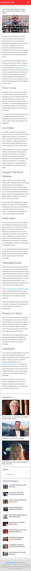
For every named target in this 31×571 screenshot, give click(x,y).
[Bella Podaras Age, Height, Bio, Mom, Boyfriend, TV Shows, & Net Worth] (15, 450)
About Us (17, 565)
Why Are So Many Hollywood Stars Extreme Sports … (18, 501)
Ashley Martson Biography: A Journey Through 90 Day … (16, 538)
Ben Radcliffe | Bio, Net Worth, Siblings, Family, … (17, 523)
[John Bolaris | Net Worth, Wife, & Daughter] (15, 428)
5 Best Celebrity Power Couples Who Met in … (17, 553)
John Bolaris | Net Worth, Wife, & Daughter (13, 438)
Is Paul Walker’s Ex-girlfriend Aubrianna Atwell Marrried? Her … (17, 545)
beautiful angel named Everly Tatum (17, 289)
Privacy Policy (6, 565)
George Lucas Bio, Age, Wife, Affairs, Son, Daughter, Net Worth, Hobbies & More (15, 418)
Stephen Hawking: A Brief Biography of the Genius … (16, 508)
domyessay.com (19, 67)
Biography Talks (8, 2)
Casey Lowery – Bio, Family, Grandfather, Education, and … (17, 493)
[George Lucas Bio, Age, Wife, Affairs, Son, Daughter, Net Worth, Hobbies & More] (15, 407)
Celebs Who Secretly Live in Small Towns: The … (17, 486)
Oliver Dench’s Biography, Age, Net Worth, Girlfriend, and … (18, 516)
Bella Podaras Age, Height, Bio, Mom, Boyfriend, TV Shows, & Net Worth (15, 463)
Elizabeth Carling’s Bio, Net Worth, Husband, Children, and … (18, 530)
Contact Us (26, 565)
